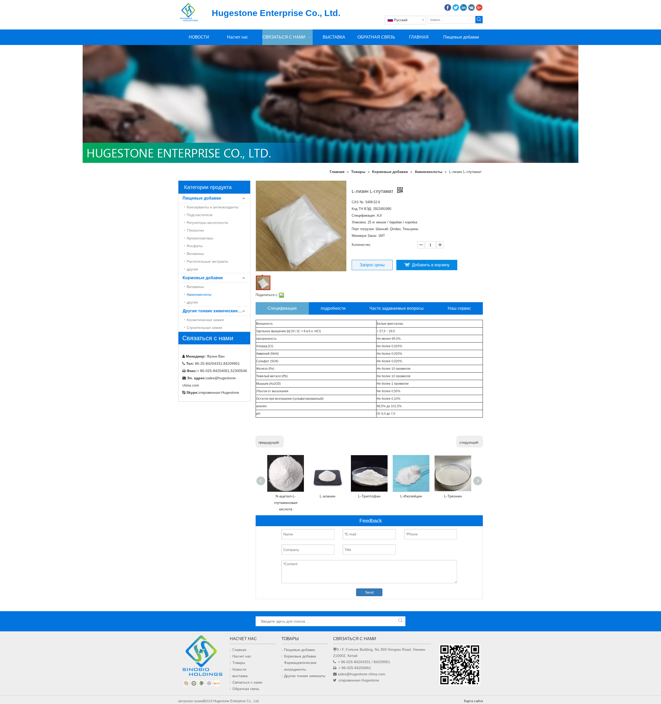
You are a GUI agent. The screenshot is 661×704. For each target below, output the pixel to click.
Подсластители (200, 215)
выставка (240, 676)
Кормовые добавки (203, 278)
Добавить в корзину (431, 265)
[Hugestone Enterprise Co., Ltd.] (201, 657)
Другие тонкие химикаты (304, 676)
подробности (333, 308)
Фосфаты (195, 246)
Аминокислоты (199, 294)
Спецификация (282, 308)
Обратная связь (245, 689)
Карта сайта (473, 701)
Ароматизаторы (200, 238)
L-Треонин (453, 496)
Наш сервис (459, 308)
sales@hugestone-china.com (361, 674)
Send (369, 592)
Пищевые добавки (202, 198)
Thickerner (195, 230)
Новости (239, 669)
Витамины (195, 254)
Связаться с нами (247, 682)
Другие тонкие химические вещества (216, 311)
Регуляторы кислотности (207, 223)
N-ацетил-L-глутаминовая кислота (285, 502)
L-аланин (327, 496)
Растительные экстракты (207, 261)
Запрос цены (372, 265)
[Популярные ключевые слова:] (479, 19)
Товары (238, 663)
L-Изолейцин (411, 496)
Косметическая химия (205, 320)
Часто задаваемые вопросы (396, 308)
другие (192, 269)
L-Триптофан (369, 496)
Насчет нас (241, 656)
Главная (239, 650)
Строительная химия (204, 327)
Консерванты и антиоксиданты (213, 207)
